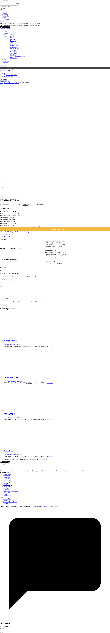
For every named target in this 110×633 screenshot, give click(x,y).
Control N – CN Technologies (49, 506)
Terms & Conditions (8, 500)
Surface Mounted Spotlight (10, 491)
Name (2, 283)
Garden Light (7, 482)
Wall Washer (6, 495)
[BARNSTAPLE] (20, 337)
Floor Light (6, 480)
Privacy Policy (7, 499)
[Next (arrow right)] (2, 632)
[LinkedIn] (9, 27)
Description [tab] (6, 234)
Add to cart (35, 227)
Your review (4, 298)
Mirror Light (6, 483)
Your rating (3, 279)
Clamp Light (6, 477)
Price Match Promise (11, 75)
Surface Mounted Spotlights (23, 232)
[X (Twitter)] (3, 27)
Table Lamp (6, 492)
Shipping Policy (7, 503)
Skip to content (4, 0)
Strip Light (6, 489)
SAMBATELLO (10, 377)
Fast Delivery (9, 76)
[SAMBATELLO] (20, 373)
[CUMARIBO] (20, 410)
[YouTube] (7, 27)
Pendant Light (7, 486)
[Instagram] (5, 27)
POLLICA (8, 451)
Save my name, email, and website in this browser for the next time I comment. (23, 302)
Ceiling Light (7, 474)
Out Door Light (7, 485)
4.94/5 (7, 73)
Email (2, 286)
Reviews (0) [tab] (6, 236)
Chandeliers (6, 475)
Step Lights (6, 488)
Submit (3, 305)
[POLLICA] (20, 447)
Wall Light (6, 494)
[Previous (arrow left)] (0, 632)
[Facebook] (1, 27)
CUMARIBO (9, 414)
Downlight (6, 478)
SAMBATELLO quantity (7, 227)
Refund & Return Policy (10, 502)
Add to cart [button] (50, 346)
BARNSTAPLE (10, 341)
